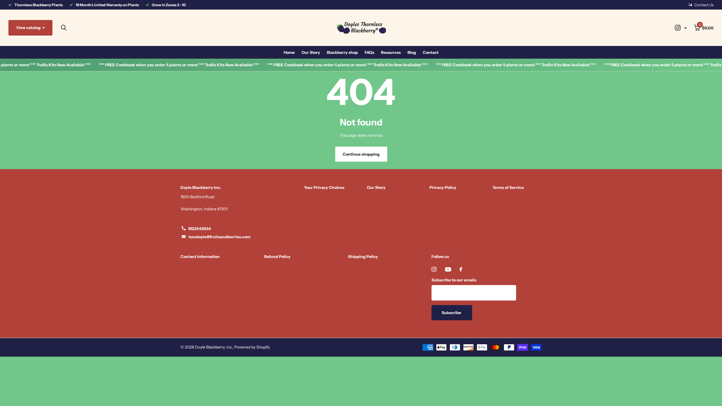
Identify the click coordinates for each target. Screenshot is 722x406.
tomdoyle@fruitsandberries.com (219, 236)
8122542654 (199, 228)
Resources (391, 52)
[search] (63, 27)
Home (289, 52)
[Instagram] (434, 269)
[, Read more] (681, 27)
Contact (431, 52)
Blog (412, 52)
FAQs (369, 52)
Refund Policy (277, 256)
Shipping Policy (363, 256)
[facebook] (460, 269)
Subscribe (452, 312)
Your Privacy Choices (324, 187)
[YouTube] (448, 269)
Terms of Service (508, 187)
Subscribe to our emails (454, 280)
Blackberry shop (342, 52)
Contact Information (200, 256)
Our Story (310, 52)
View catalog (28, 27)
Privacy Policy (443, 187)
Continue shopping (361, 154)
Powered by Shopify (252, 347)
